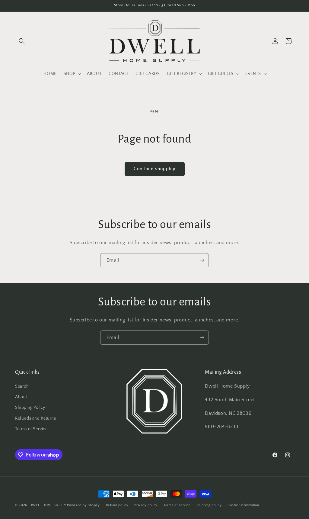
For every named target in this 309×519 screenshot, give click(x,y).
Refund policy (117, 505)
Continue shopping (155, 168)
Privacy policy (146, 505)
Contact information (243, 505)
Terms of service (177, 505)
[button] (21, 41)
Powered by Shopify (83, 505)
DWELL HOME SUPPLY (48, 505)
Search (22, 386)
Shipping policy (209, 505)
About (21, 397)
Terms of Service (31, 429)
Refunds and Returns (35, 418)
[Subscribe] (202, 260)
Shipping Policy (30, 407)
